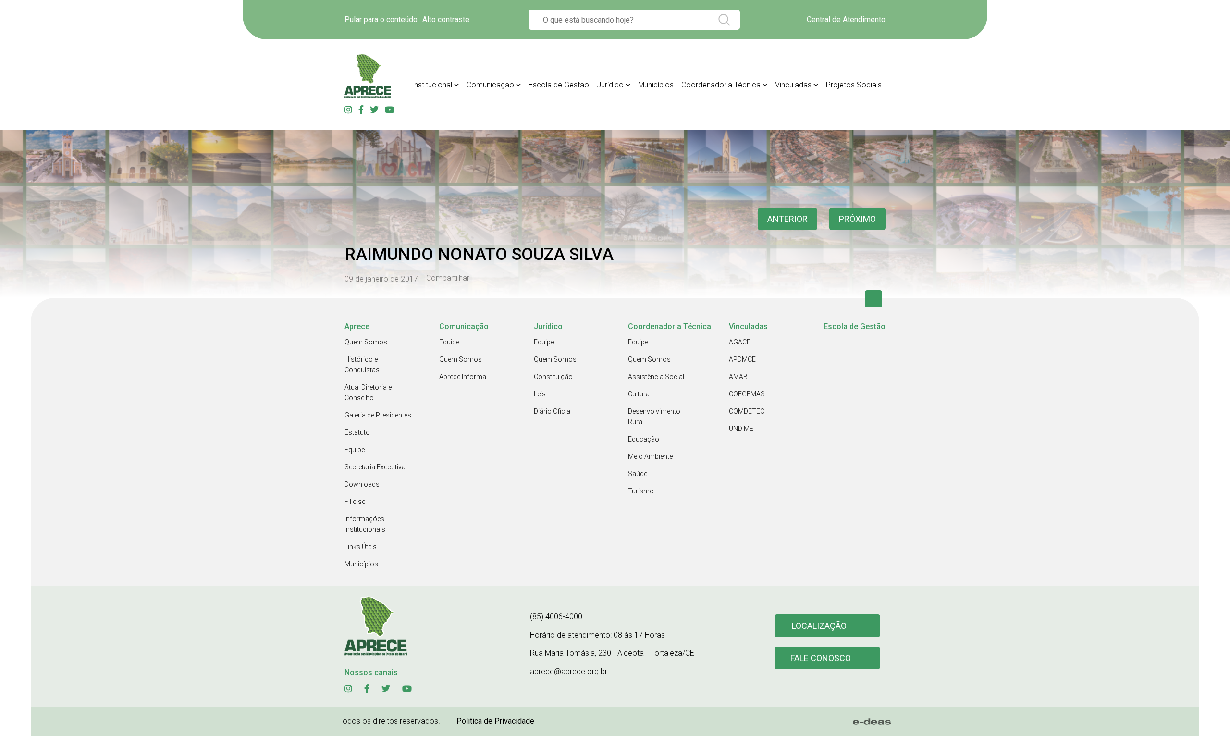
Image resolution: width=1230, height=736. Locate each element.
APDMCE (742, 359)
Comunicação (490, 84)
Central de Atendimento (846, 19)
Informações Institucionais (364, 524)
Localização (819, 626)
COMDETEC (746, 411)
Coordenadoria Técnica (721, 84)
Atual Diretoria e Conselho (368, 392)
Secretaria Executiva (375, 467)
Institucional (432, 84)
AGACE (739, 342)
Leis (540, 394)
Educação (643, 439)
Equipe (354, 450)
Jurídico (610, 84)
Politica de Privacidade (495, 720)
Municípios (656, 84)
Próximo (857, 219)
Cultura (639, 394)
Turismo (641, 491)
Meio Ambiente (650, 456)
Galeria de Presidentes (377, 415)
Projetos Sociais (854, 84)
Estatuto (357, 432)
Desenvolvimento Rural (654, 416)
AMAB (738, 376)
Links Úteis (360, 547)
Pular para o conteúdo (381, 19)
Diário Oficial (553, 411)
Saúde (637, 474)
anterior (787, 219)
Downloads (362, 484)
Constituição (553, 376)
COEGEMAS (747, 394)
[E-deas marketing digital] (872, 721)
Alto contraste (445, 19)
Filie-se (354, 501)
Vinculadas (793, 84)
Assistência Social (656, 376)
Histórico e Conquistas (362, 365)
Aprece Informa (462, 376)
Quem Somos (365, 342)
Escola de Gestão (559, 84)
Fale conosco (820, 658)
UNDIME (741, 428)
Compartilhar (447, 278)
